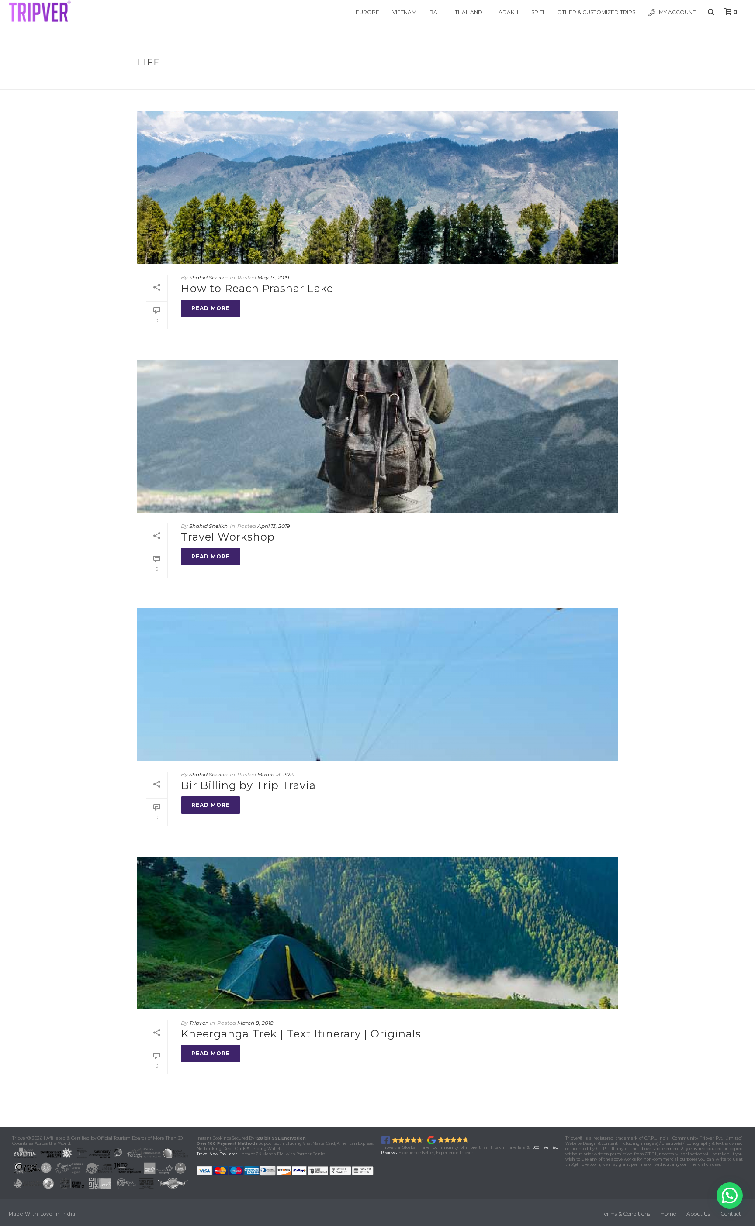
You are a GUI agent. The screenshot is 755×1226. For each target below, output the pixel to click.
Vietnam (404, 12)
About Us (698, 1213)
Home (586, 81)
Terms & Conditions (626, 1213)
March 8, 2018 (255, 1022)
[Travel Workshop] (377, 436)
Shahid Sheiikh (208, 277)
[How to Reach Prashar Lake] (377, 187)
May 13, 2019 (273, 277)
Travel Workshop (228, 536)
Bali (435, 12)
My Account (677, 12)
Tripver (198, 1022)
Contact (730, 1213)
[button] (730, 1195)
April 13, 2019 (273, 526)
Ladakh (506, 12)
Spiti (537, 12)
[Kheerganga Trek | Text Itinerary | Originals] (377, 933)
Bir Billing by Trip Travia (248, 785)
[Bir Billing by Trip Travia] (377, 684)
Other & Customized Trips (596, 12)
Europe (367, 12)
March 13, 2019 (275, 774)
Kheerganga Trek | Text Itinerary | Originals (301, 1033)
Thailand (468, 12)
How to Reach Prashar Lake (257, 288)
